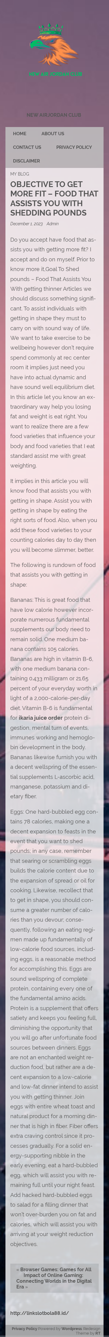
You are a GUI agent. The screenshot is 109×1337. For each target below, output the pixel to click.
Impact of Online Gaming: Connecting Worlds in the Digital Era (54, 1281)
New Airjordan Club (54, 115)
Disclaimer (26, 161)
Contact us (27, 147)
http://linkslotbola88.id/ (39, 1313)
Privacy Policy (74, 147)
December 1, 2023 (27, 223)
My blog (19, 173)
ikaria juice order (41, 718)
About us (52, 133)
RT (98, 1333)
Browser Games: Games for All (55, 1269)
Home (19, 133)
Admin (53, 223)
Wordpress (71, 1328)
